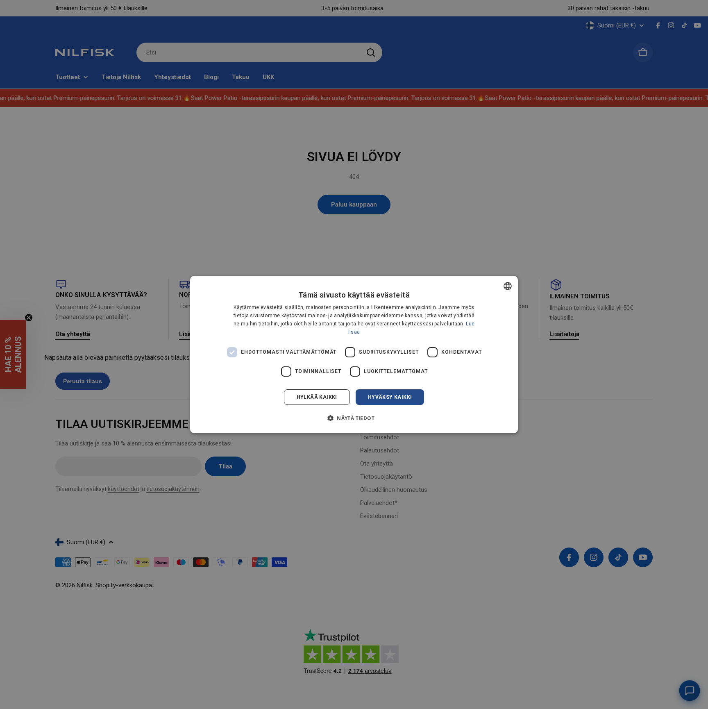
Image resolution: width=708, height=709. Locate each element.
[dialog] (354, 354)
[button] (354, 418)
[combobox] (508, 286)
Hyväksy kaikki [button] (390, 397)
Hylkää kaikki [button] (317, 397)
